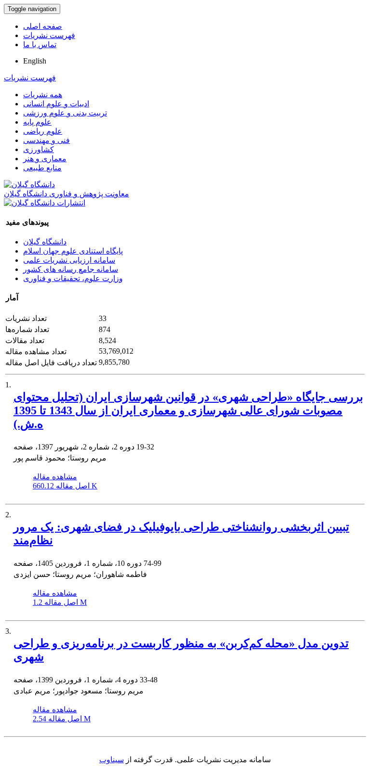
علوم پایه (37, 122)
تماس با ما (39, 44)
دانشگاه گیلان (44, 242)
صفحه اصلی (42, 26)
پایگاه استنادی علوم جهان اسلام (73, 251)
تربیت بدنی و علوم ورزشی (65, 113)
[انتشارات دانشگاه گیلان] (44, 203)
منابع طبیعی (42, 168)
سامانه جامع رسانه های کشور (70, 269)
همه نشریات (42, 94)
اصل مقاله (65, 486)
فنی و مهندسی (46, 140)
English (34, 61)
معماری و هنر (44, 158)
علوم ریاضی (42, 131)
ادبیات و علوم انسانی (56, 104)
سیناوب (111, 759)
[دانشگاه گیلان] (29, 184)
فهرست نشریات (49, 35)
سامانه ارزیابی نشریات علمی (69, 260)
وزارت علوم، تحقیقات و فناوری (73, 278)
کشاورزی (38, 149)
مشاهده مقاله (55, 477)
